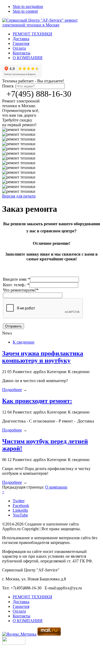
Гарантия (21, 43)
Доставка (21, 38)
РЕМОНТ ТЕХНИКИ (32, 34)
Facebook (21, 505)
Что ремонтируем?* (21, 290)
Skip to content (25, 11)
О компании (56, 487)
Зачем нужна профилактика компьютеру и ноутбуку (42, 357)
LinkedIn (20, 510)
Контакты (21, 53)
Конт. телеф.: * (16, 285)
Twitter (19, 501)
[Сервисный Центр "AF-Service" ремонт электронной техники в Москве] (51, 25)
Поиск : (9, 86)
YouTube (20, 515)
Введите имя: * (16, 279)
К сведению (23, 342)
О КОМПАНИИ (28, 57)
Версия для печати (19, 196)
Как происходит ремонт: (37, 400)
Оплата (19, 48)
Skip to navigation (28, 6)
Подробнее (12, 389)
